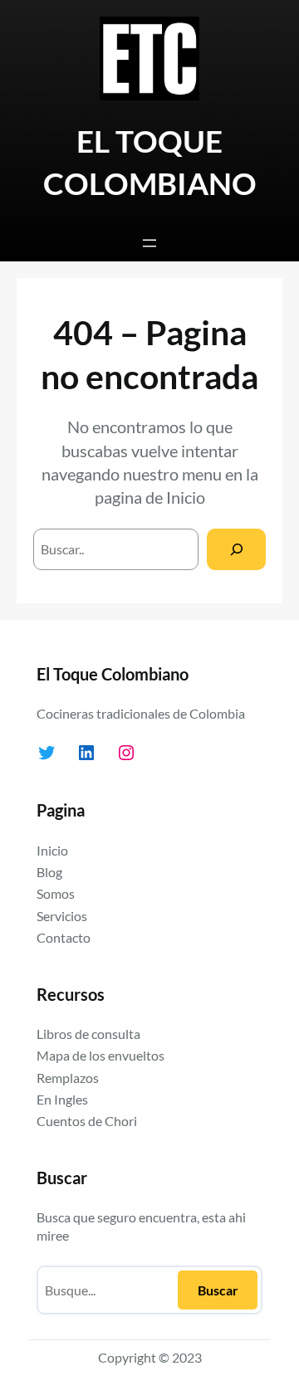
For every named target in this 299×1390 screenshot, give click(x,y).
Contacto (64, 937)
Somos (56, 893)
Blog (49, 872)
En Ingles (62, 1099)
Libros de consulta (88, 1033)
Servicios (62, 916)
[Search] (236, 549)
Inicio (185, 497)
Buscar (218, 1290)
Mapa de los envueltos (100, 1055)
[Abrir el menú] (149, 243)
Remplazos (68, 1077)
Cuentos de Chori (87, 1121)
